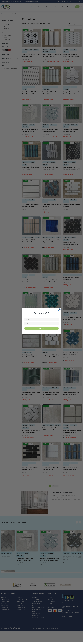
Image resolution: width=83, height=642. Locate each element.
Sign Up (41, 328)
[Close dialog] (59, 310)
